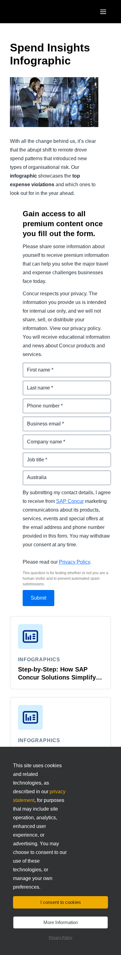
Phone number (40, 402)
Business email (41, 420)
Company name (41, 438)
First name (35, 366)
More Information (60, 922)
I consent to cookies (60, 902)
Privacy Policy (74, 562)
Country (32, 474)
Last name (35, 384)
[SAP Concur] (38, 11)
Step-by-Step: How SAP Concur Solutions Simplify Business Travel (57, 677)
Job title (32, 456)
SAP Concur (70, 501)
